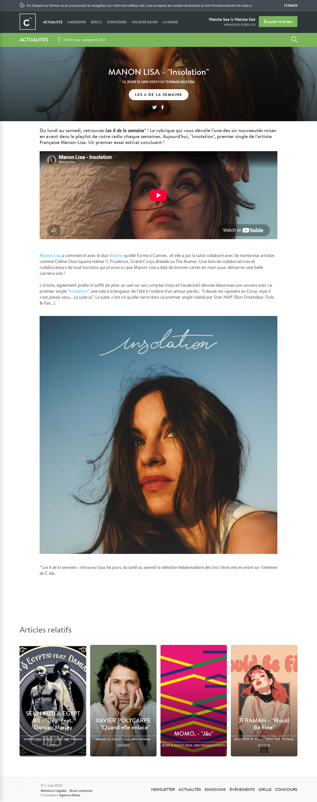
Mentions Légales (54, 790)
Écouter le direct (278, 21)
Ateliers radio (145, 22)
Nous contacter (81, 790)
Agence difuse (69, 795)
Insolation (78, 291)
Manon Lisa (50, 255)
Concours (117, 22)
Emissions (77, 22)
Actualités (53, 22)
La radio (170, 22)
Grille (96, 22)
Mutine (116, 255)
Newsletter (163, 789)
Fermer (290, 5)
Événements (242, 789)
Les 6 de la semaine (158, 94)
